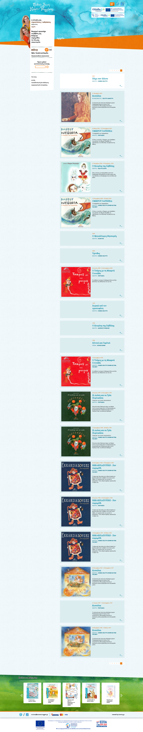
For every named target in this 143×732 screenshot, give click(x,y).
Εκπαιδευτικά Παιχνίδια (42, 53)
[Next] (121, 695)
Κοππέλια (96, 96)
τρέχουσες (34, 24)
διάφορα (34, 36)
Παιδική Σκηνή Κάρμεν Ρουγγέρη (41, 7)
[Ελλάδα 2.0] (107, 9)
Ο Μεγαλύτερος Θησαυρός (104, 236)
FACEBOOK (122, 4)
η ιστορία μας (36, 20)
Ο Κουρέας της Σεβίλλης (103, 166)
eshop (34, 49)
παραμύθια (35, 38)
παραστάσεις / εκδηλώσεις (41, 22)
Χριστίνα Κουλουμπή (24, 38)
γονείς (33, 80)
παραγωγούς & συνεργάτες (39, 85)
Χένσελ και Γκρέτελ (101, 343)
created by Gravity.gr (118, 714)
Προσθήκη (25, 684)
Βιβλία (33, 53)
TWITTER (117, 4)
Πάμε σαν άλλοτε (100, 78)
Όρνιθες (96, 253)
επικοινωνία (35, 42)
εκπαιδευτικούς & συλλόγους (40, 82)
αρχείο (33, 26)
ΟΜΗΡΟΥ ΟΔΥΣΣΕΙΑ (102, 131)
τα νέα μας (35, 40)
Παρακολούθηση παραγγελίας (40, 56)
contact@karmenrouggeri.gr (39, 714)
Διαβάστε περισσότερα (120, 86)
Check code (47, 67)
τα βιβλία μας (36, 33)
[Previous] (21, 695)
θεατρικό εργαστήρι (38, 31)
